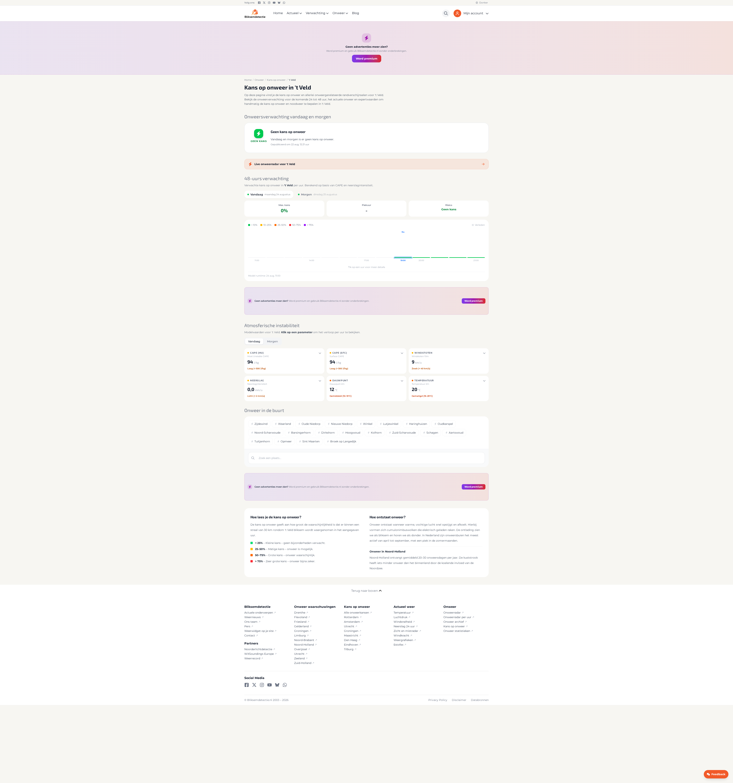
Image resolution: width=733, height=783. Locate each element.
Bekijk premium (364, 405)
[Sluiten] (404, 365)
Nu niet (366, 414)
